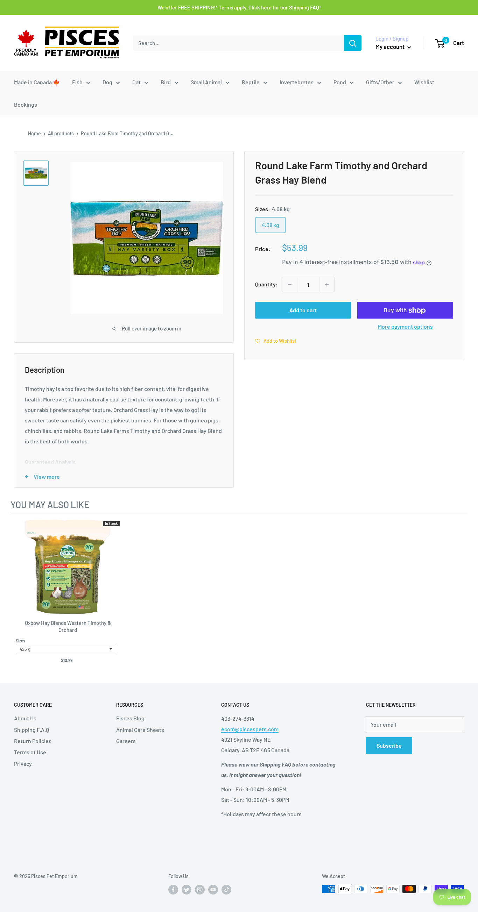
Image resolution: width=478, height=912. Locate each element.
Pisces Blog (130, 718)
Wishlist (424, 82)
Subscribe (389, 745)
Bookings (25, 104)
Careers (126, 741)
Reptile (251, 82)
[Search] (352, 43)
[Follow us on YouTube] (213, 890)
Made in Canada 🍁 (37, 82)
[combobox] (238, 43)
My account (390, 46)
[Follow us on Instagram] (200, 890)
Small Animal (206, 82)
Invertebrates (297, 82)
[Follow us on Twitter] (186, 890)
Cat (136, 82)
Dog (107, 82)
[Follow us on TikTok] (226, 890)
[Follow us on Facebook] (173, 890)
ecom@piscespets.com (250, 729)
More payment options (405, 326)
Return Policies (32, 741)
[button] (275, 341)
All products (61, 133)
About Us (25, 718)
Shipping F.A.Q (31, 729)
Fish (77, 82)
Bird (166, 82)
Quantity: (266, 284)
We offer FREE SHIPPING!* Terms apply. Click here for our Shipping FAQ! (239, 7)
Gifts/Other (380, 82)
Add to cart (303, 310)
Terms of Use (30, 752)
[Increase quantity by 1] (326, 284)
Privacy (23, 763)
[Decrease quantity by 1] (289, 284)
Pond (339, 82)
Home (34, 133)
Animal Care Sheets (140, 729)
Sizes (20, 640)
